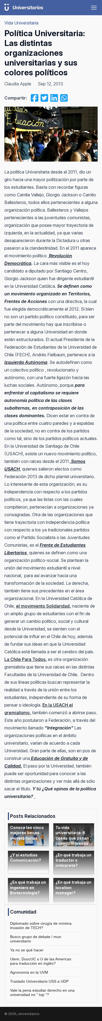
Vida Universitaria (21, 23)
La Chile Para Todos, (25, 659)
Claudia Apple (17, 83)
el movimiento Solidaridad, (43, 606)
